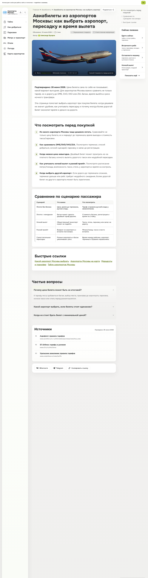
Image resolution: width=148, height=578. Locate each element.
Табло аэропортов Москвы (61, 264)
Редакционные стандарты (81, 32)
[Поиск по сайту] (25, 12)
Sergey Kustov (46, 73)
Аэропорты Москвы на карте (85, 261)
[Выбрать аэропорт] (20, 12)
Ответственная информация (104, 32)
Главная (36, 10)
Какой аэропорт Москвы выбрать (52, 261)
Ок (143, 2)
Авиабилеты (46, 10)
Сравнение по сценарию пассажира (131, 17)
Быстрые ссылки (129, 22)
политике (44, 2)
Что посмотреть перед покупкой (132, 11)
